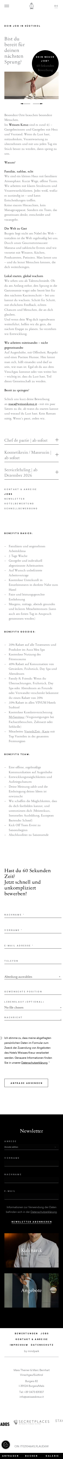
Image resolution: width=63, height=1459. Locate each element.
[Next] (38, 103)
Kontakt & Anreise (20, 489)
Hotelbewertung (19, 503)
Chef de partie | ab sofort (26, 440)
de (56, 6)
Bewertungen (26, 1333)
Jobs (8, 494)
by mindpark (31, 1351)
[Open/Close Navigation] (6, 6)
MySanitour (17, 717)
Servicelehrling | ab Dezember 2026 (20, 472)
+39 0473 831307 (34, 1392)
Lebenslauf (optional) (24, 1002)
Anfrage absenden (27, 1083)
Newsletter (14, 499)
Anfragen (10, 1456)
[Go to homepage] (31, 6)
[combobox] (32, 976)
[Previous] (25, 103)
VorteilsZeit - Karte (36, 731)
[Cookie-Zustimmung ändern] (6, 1445)
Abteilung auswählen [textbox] (18, 977)
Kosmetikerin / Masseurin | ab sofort (27, 455)
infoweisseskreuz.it (31, 1396)
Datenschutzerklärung (34, 1062)
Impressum (19, 1345)
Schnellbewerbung (21, 508)
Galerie (52, 1456)
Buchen (31, 1456)
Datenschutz (42, 1345)
